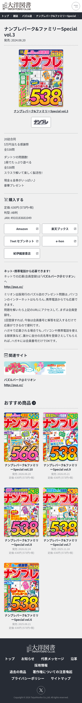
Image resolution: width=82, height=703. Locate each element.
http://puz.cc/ (13, 287)
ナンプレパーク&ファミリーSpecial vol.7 (60, 542)
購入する (16, 199)
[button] (22, 229)
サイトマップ (61, 678)
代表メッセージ (52, 658)
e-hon (60, 241)
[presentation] (41, 78)
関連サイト (18, 355)
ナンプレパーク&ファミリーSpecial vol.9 (60, 467)
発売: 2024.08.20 (15, 40)
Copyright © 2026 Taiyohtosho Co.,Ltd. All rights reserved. (41, 697)
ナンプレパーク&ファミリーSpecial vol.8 (21, 542)
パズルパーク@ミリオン (20, 380)
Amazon (22, 229)
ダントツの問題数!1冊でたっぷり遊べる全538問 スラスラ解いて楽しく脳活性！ (23, 165)
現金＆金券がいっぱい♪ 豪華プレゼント (20, 183)
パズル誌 (27, 16)
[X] (41, 690)
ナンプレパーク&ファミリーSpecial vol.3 (40, 31)
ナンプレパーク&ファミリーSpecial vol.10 (21, 467)
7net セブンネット (22, 241)
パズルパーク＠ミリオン (58, 276)
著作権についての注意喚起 (52, 671)
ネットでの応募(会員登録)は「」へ (39, 279)
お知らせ (27, 658)
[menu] (76, 6)
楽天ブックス (60, 229)
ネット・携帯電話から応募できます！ (27, 271)
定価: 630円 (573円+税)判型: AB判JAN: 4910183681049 (19, 212)
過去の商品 (18, 671)
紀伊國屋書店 (22, 253)
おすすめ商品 (17, 402)
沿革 (74, 658)
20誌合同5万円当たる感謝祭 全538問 (16, 144)
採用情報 (41, 665)
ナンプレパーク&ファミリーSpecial (56, 16)
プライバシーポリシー (27, 678)
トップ (5, 16)
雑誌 (15, 16)
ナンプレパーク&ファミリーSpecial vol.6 (21, 617)
